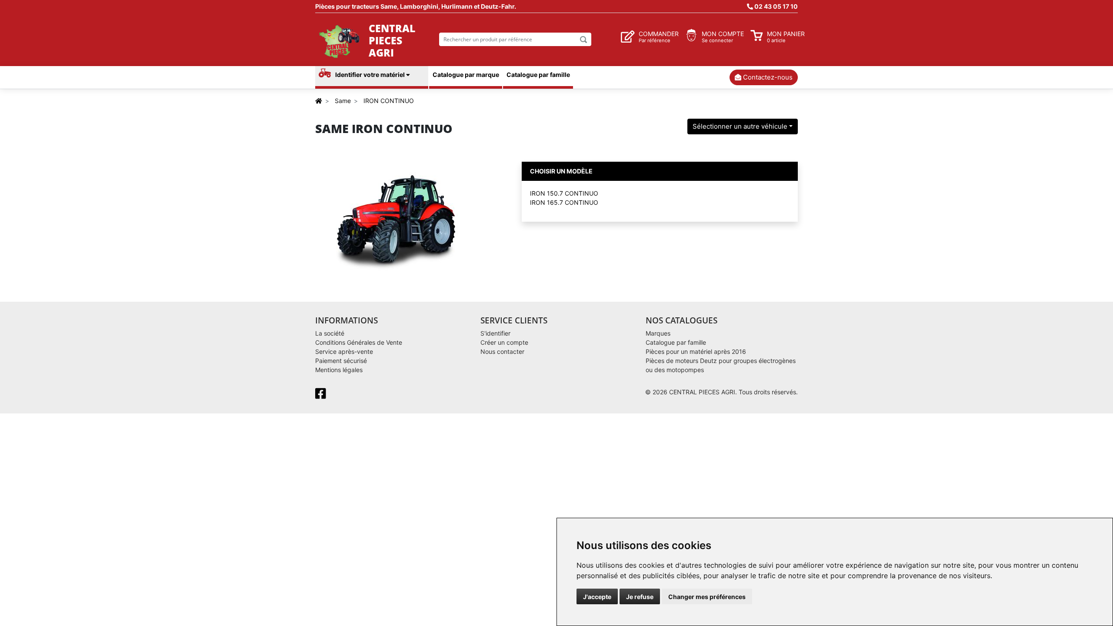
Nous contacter (502, 351)
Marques (658, 333)
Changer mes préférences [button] (707, 596)
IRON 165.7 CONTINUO (564, 202)
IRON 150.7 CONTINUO (564, 193)
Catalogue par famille (538, 74)
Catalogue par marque (466, 74)
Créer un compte (504, 342)
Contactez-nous (767, 77)
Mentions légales (339, 369)
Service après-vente (344, 351)
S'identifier (495, 333)
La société (329, 333)
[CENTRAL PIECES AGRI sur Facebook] (322, 396)
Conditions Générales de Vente (358, 342)
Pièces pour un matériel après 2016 (696, 351)
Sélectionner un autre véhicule (740, 126)
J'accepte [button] (597, 596)
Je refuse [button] (639, 596)
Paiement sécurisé (341, 360)
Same (343, 100)
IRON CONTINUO (388, 100)
